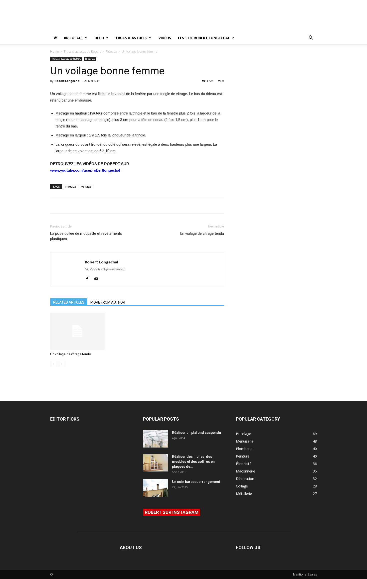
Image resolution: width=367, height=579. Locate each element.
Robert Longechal (67, 81)
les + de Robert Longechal (204, 37)
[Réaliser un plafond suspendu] (155, 439)
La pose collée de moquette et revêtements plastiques (86, 236)
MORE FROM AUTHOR (107, 302)
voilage (86, 186)
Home (54, 51)
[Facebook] (89, 279)
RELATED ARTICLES (68, 302)
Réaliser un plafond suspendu (196, 433)
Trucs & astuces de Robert (82, 51)
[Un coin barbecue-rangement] (155, 488)
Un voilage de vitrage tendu (202, 233)
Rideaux (111, 51)
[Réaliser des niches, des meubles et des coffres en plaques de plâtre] (155, 462)
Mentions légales (305, 574)
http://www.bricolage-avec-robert (104, 269)
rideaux (70, 186)
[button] (311, 38)
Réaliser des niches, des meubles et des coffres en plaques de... (193, 461)
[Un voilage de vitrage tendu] (77, 331)
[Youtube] (98, 279)
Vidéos (165, 37)
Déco (99, 37)
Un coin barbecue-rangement (196, 482)
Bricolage (73, 37)
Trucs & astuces (131, 37)
